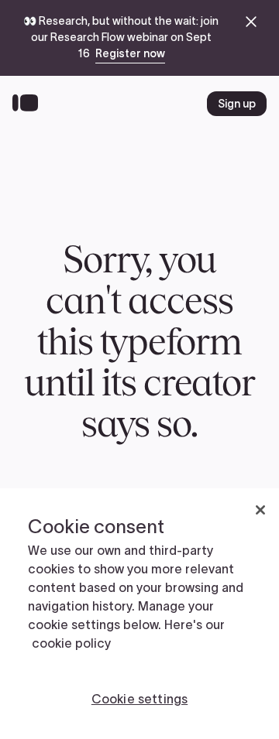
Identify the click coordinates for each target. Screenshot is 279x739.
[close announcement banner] (251, 21)
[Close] (260, 510)
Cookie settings (139, 699)
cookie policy (71, 643)
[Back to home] (29, 103)
